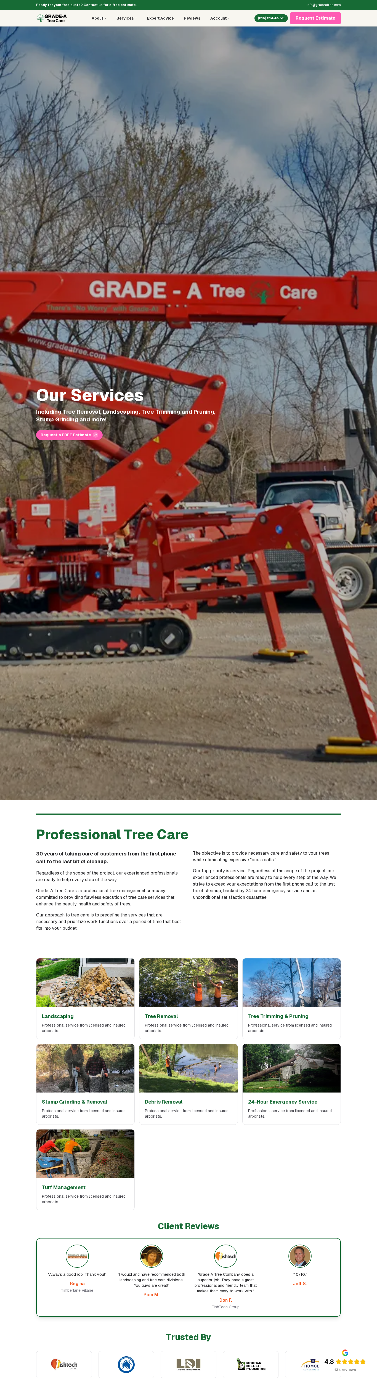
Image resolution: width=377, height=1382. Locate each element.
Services (126, 18)
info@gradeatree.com (324, 5)
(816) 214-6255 (271, 18)
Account (220, 18)
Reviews (192, 18)
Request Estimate (315, 18)
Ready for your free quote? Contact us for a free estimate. (86, 5)
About (99, 18)
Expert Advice (160, 18)
